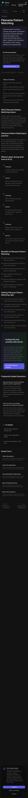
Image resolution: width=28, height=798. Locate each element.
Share (15, 11)
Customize (14, 793)
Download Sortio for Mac (10, 66)
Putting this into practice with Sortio (13, 100)
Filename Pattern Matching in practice (13, 87)
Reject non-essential (14, 790)
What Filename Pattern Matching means (12, 83)
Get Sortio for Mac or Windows (11, 366)
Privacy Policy (10, 782)
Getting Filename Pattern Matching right (13, 96)
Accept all (14, 787)
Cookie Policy (17, 780)
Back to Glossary (5, 11)
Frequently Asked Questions (11, 102)
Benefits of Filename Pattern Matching (14, 93)
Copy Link (23, 11)
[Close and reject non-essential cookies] (24, 768)
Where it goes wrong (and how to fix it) (13, 90)
